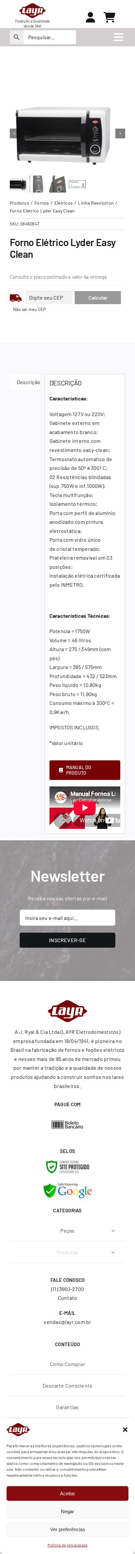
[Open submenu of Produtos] (113, 1252)
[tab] (25, 382)
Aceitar (67, 1493)
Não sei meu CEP (29, 309)
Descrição (28, 382)
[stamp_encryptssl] (67, 1163)
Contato (67, 1298)
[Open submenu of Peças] (113, 1230)
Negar (67, 1511)
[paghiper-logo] (67, 1123)
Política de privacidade (68, 1545)
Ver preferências (67, 1529)
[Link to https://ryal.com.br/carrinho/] (109, 17)
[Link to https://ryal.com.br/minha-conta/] (90, 17)
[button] (125, 1429)
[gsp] (67, 1182)
